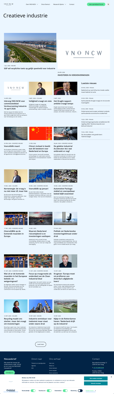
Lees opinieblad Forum (96, 4)
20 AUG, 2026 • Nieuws (87, 87)
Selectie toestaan (96, 383)
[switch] (49, 390)
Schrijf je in (9, 373)
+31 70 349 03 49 (98, 368)
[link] (30, 52)
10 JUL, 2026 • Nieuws (87, 132)
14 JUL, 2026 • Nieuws (87, 119)
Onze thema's (45, 4)
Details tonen (89, 390)
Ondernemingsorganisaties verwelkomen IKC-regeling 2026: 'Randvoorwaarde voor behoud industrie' (95, 124)
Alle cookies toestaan (96, 378)
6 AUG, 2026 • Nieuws (87, 98)
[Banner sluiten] (111, 376)
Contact (71, 4)
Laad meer (40, 344)
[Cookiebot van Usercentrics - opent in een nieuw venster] (11, 390)
